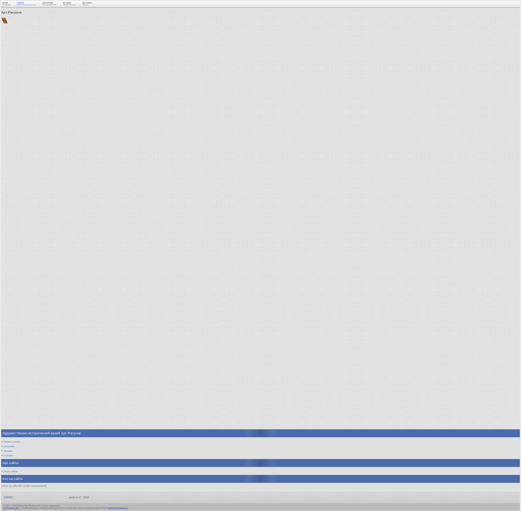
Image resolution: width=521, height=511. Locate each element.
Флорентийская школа (19, 249)
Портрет (11, 364)
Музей (6, 46)
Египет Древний (15, 400)
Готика (10, 319)
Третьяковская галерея (19, 251)
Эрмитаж (11, 263)
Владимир (12, 422)
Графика (11, 347)
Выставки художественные (22, 362)
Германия (12, 417)
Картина (11, 379)
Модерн (11, 314)
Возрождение (14, 299)
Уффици (11, 271)
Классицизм (13, 301)
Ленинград (12, 407)
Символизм (13, 316)
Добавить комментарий (14, 232)
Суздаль (11, 419)
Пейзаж (11, 352)
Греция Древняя (15, 402)
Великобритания (16, 424)
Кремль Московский (18, 258)
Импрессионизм (8, 187)
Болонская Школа (16, 278)
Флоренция (13, 414)
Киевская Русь (15, 395)
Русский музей (15, 256)
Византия (12, 409)
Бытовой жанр (15, 369)
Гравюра (11, 359)
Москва (11, 397)
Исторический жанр (17, 374)
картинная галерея (33, 191)
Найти (36, 35)
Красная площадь (16, 268)
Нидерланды (14, 412)
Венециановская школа (19, 280)
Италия (11, 405)
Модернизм (13, 321)
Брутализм (13, 331)
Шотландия (13, 427)
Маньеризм (13, 328)
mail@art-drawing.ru (117, 508)
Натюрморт (13, 366)
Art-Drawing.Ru (11, 508)
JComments (260, 235)
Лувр (9, 261)
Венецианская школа (18, 273)
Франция (5, 189)
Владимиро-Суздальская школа (24, 254)
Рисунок (11, 344)
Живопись (12, 349)
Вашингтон (6, 191)
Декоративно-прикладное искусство (26, 357)
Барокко (11, 304)
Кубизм (11, 323)
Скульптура (13, 354)
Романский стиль (16, 309)
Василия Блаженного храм (21, 283)
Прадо (10, 276)
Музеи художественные (19, 371)
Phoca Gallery (513, 237)
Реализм (11, 297)
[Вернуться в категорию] (4, 66)
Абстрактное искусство (19, 326)
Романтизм (13, 306)
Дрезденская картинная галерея (24, 266)
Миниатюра (13, 376)
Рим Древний (14, 392)
